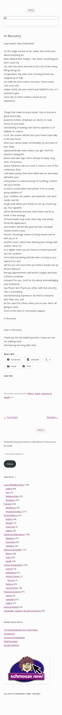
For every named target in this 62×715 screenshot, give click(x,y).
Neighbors (11, 507)
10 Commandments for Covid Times (21, 629)
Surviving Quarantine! (14, 637)
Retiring (9, 584)
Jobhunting (11, 572)
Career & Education (13, 565)
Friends (7, 503)
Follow (10, 464)
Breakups (10, 500)
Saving (9, 595)
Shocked (52, 417)
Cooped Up (9, 633)
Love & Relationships (14, 484)
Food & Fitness (11, 515)
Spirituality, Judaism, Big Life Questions (22, 610)
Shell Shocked (10, 641)
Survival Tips (12, 587)
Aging (37, 393)
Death (9, 561)
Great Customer (11, 645)
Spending (10, 599)
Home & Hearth (11, 607)
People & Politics (14, 511)
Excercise (10, 526)
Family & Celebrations (14, 534)
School (9, 568)
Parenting (10, 542)
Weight (9, 523)
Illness (31, 393)
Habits (9, 530)
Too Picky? (11, 417)
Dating (9, 488)
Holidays (10, 545)
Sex (7, 492)
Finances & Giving (12, 591)
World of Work (13, 576)
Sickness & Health (12, 549)
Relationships (12, 496)
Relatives (10, 538)
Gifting (9, 603)
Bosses (11, 580)
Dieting (9, 519)
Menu (31, 10)
